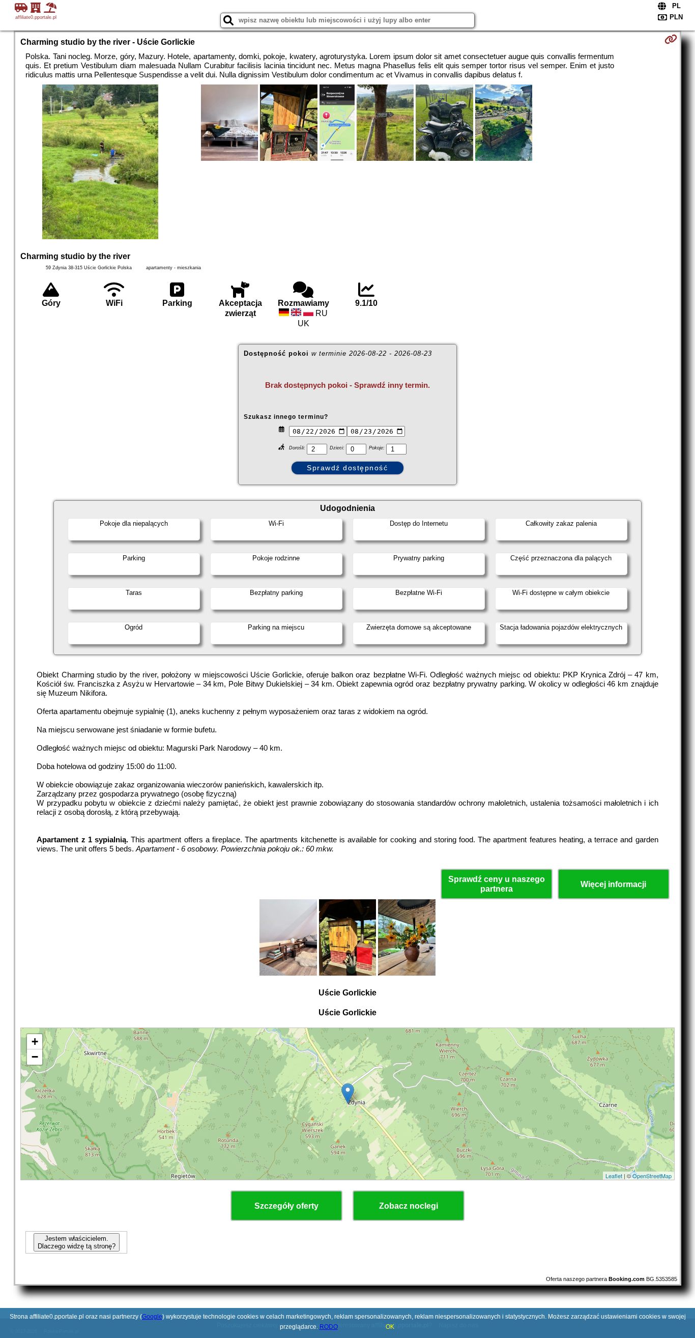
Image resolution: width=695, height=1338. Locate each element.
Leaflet (613, 1176)
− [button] (35, 1056)
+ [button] (35, 1041)
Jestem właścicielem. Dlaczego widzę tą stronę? (76, 1242)
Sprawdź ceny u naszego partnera (496, 884)
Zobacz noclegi (408, 1206)
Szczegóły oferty (286, 1206)
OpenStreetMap (652, 1176)
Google (152, 1316)
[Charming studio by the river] (100, 162)
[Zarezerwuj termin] (670, 39)
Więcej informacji (613, 884)
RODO (329, 1326)
